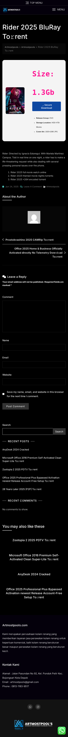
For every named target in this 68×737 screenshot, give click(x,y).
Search (6, 424)
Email (6, 357)
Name (6, 340)
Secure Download (46, 106)
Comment (8, 296)
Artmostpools (52, 186)
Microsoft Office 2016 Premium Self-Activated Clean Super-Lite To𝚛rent (31, 459)
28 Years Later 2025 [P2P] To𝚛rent (21, 489)
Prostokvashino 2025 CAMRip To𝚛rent (30, 239)
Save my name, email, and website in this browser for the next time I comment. (35, 394)
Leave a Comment (33, 187)
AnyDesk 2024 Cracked (15, 449)
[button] (58, 9)
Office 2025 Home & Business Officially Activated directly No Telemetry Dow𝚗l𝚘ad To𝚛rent (35, 252)
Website (7, 374)
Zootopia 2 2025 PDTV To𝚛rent (19, 469)
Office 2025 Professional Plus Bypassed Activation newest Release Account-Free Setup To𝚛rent (30, 479)
